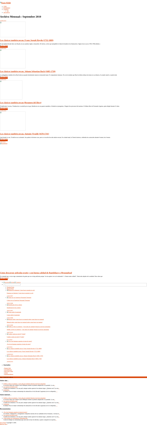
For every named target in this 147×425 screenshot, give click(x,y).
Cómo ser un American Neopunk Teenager (18, 300)
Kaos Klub (3, 422)
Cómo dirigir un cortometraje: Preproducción (15, 418)
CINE (5, 6)
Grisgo (6, 373)
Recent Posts (10, 288)
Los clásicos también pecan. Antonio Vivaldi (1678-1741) (24, 134)
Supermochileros (8, 374)
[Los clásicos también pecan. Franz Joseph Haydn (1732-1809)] (73, 29)
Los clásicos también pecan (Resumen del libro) (20, 102)
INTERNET (6, 8)
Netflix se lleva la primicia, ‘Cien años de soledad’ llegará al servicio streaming (28, 329)
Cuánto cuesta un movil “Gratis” (15, 337)
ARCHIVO (6, 12)
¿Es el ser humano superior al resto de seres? (19, 344)
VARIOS (5, 9)
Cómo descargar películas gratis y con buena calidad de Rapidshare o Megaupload (36, 273)
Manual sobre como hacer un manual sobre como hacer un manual (24, 322)
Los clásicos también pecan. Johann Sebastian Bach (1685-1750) (27, 71)
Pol (2, 45)
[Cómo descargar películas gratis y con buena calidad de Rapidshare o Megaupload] (73, 206)
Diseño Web (7, 368)
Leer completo (4, 47)
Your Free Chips (8, 371)
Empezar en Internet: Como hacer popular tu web (20, 293)
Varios (6, 45)
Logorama (6, 390)
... (54, 385)
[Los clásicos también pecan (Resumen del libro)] (73, 90)
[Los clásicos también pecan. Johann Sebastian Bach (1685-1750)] (73, 59)
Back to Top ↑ (4, 424)
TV (8, 11)
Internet (6, 278)
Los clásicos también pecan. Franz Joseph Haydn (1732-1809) (26, 40)
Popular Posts (10, 287)
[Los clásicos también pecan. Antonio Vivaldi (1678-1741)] (73, 121)
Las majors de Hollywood (10, 387)
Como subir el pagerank (13, 315)
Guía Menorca (8, 369)
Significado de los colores (14, 307)
